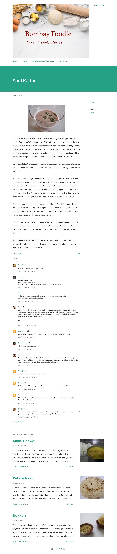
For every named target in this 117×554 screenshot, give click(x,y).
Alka (19, 293)
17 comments (23, 467)
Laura (20, 383)
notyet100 (21, 331)
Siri (19, 307)
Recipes (14, 61)
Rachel (20, 265)
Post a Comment (19, 422)
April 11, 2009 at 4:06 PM (26, 287)
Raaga (20, 409)
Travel (25, 61)
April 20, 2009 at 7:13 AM (26, 389)
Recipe (92, 113)
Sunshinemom (23, 395)
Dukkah (19, 515)
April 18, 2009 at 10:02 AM (27, 377)
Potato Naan (23, 478)
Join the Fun (63, 61)
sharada (21, 277)
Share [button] (92, 102)
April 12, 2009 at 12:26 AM (27, 325)
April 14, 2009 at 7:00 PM (26, 365)
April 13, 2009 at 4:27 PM (26, 337)
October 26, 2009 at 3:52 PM (28, 417)
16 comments (23, 504)
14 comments (23, 541)
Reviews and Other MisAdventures (43, 61)
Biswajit (21, 371)
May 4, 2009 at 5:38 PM (26, 403)
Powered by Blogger (59, 549)
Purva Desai (22, 343)
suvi (19, 355)
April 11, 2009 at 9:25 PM (26, 301)
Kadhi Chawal (24, 441)
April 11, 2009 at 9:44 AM (26, 271)
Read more (69, 467)
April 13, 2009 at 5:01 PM (26, 349)
